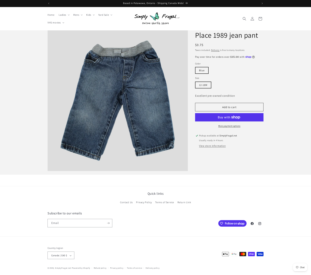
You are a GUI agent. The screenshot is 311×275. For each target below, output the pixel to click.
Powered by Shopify (81, 268)
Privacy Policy (144, 202)
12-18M (203, 85)
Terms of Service (164, 202)
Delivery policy (153, 268)
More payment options (229, 126)
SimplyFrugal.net (63, 268)
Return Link (184, 202)
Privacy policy (116, 268)
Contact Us (126, 202)
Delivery (215, 50)
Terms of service (134, 268)
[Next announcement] (262, 3)
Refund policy (100, 268)
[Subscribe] (108, 223)
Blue (202, 70)
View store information (212, 145)
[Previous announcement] (49, 3)
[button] (64, 15)
